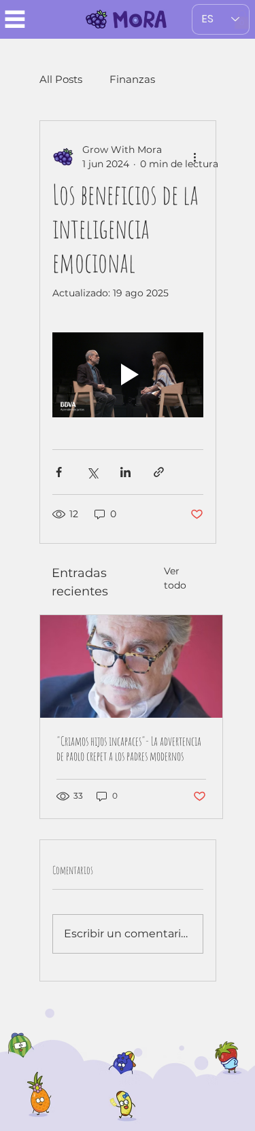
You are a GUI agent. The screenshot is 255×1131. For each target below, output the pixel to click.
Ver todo (175, 578)
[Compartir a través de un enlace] (158, 472)
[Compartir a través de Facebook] (58, 472)
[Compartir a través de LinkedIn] (125, 472)
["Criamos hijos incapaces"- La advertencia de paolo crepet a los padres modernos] (131, 666)
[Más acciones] (195, 157)
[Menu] (15, 19)
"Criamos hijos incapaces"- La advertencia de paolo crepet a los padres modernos (128, 748)
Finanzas (132, 79)
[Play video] (127, 374)
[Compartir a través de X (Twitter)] (92, 472)
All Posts (60, 79)
